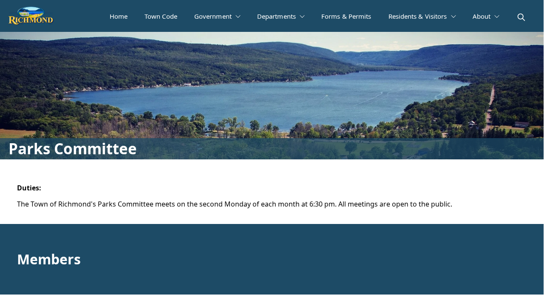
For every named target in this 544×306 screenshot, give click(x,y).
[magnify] (521, 17)
